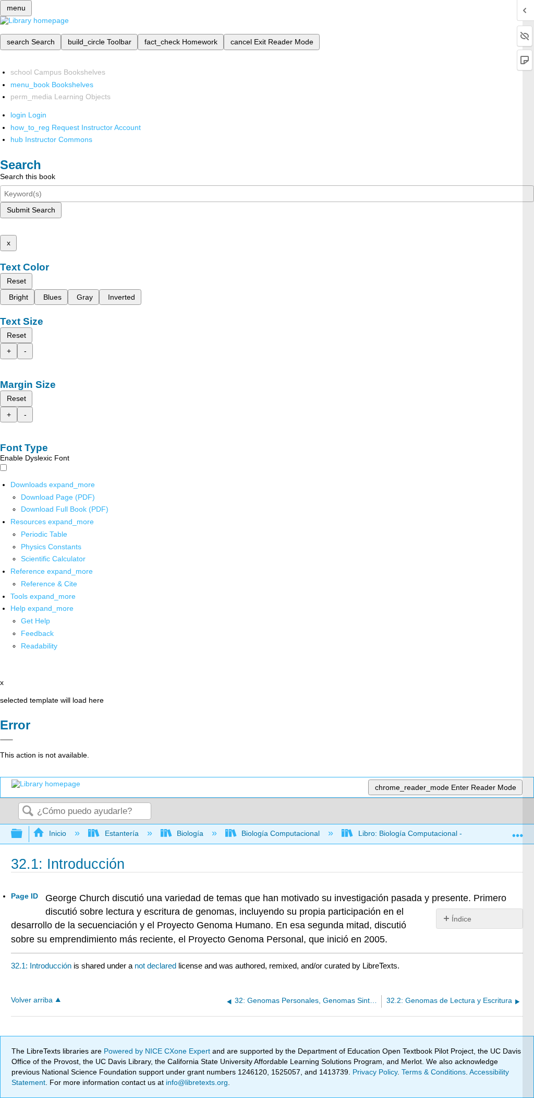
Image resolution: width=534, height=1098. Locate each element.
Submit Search (31, 210)
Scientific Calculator (53, 558)
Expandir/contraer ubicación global (518, 830)
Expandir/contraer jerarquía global (23, 834)
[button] (37, 633)
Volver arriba (32, 1000)
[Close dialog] (6, 739)
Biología (190, 833)
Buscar (27, 812)
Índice (461, 919)
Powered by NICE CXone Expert (158, 1051)
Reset (16, 281)
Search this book (27, 176)
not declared (156, 965)
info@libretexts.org (196, 1082)
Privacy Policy (375, 1072)
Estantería (121, 833)
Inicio (57, 833)
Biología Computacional (280, 833)
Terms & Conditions (434, 1072)
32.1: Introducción (41, 965)
